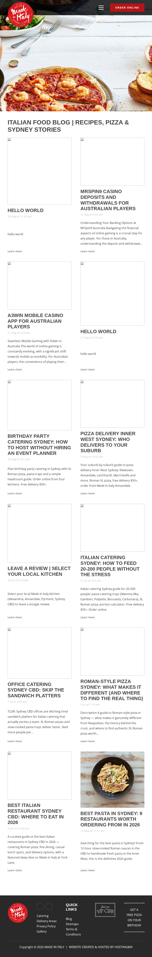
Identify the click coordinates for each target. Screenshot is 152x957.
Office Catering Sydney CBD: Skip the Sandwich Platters (36, 690)
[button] (101, 7)
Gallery (42, 931)
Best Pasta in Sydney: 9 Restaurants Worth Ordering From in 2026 (111, 819)
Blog (69, 919)
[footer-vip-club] (105, 910)
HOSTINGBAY (124, 947)
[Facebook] (40, 906)
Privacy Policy (46, 926)
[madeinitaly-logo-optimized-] (21, 14)
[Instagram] (49, 906)
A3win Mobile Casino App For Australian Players (35, 321)
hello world (26, 210)
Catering (43, 916)
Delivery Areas (47, 921)
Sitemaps (72, 924)
